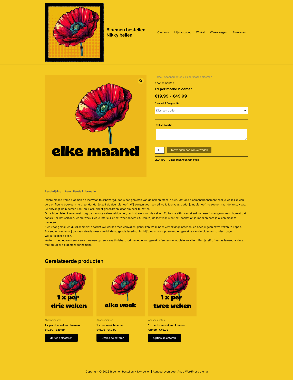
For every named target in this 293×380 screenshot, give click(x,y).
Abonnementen (173, 77)
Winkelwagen (218, 32)
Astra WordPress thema (193, 371)
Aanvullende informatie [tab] (80, 191)
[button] (141, 81)
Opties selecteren (61, 338)
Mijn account (182, 32)
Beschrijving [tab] (53, 191)
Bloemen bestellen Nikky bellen (125, 32)
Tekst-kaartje (164, 125)
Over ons (163, 32)
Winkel (200, 32)
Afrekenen (239, 32)
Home (158, 77)
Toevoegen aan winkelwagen (189, 150)
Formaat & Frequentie (167, 103)
